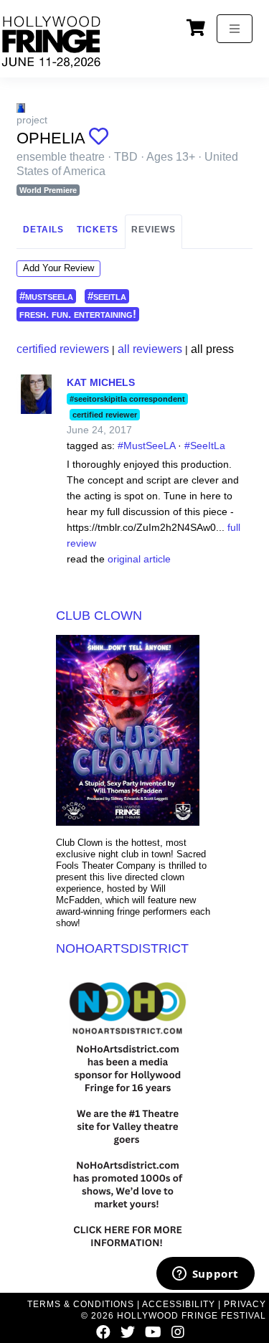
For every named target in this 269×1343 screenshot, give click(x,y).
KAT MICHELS (101, 382)
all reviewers (150, 349)
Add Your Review (58, 268)
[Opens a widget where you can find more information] (205, 1275)
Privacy (245, 1304)
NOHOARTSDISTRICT (122, 948)
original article (139, 559)
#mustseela (46, 296)
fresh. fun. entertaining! (77, 314)
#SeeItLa (204, 445)
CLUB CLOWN (99, 615)
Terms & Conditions (80, 1304)
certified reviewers (62, 349)
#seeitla (107, 296)
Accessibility (178, 1304)
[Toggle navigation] (235, 28)
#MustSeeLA (146, 445)
